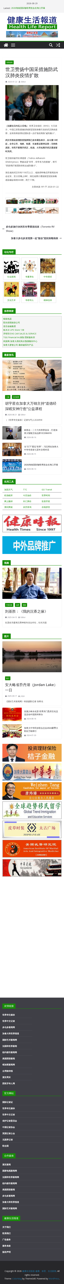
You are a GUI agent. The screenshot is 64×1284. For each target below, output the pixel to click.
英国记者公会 (8, 1133)
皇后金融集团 (9, 326)
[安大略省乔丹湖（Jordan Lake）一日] (32, 657)
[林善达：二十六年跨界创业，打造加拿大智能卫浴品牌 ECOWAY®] (12, 433)
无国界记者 (7, 1139)
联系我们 (6, 1233)
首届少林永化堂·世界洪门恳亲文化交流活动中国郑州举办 (41, 713)
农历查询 (27, 507)
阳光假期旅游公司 (11, 322)
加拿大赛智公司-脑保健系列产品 (18, 344)
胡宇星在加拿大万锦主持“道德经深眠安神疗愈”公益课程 (30, 406)
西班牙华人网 (8, 1083)
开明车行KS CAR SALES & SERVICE (19, 333)
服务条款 (6, 1245)
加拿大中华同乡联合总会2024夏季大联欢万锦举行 (41, 729)
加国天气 (8, 489)
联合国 (5, 1145)
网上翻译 (8, 501)
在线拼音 (46, 507)
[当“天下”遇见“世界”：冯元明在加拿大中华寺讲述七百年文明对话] (12, 450)
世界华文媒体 (8, 1014)
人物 (7, 397)
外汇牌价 (27, 501)
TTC (25, 489)
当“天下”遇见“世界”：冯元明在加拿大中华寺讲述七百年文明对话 (41, 448)
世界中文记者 (8, 1021)
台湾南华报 (7, 1071)
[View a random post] (58, 45)
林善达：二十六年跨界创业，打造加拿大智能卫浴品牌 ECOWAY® (40, 431)
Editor (23, 81)
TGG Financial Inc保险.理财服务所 (19, 337)
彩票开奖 (46, 501)
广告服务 (6, 1239)
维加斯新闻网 (8, 1064)
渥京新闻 (6, 1164)
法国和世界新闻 (9, 1046)
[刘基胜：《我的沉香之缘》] (32, 584)
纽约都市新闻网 (9, 1052)
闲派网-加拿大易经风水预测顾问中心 (20, 341)
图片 (7, 678)
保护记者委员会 (9, 1120)
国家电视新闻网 (9, 1170)
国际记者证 (7, 1102)
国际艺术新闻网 (9, 1039)
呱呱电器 (7, 318)
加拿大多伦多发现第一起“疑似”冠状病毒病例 (34, 238)
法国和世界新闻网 (10, 1177)
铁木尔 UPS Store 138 (13, 329)
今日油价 (27, 495)
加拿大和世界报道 (10, 1033)
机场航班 (8, 495)
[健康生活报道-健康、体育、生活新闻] (6, 45)
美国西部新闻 (8, 1058)
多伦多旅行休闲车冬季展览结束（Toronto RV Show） (30, 229)
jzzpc (23, 696)
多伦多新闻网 (8, 1027)
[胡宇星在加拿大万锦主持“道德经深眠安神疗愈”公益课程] (32, 376)
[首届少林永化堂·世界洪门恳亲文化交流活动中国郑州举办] (12, 715)
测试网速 (8, 507)
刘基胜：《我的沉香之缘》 (26, 611)
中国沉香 (9, 605)
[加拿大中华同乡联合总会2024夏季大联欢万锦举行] (12, 731)
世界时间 (46, 495)
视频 (24, 605)
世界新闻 (10, 62)
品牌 (17, 605)
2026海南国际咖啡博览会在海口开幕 (28, 8)
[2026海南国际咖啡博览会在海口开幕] (12, 466)
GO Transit (47, 489)
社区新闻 (16, 397)
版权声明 (6, 1251)
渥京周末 (6, 1077)
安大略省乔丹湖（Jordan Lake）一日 (31, 687)
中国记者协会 (8, 1127)
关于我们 (6, 1227)
